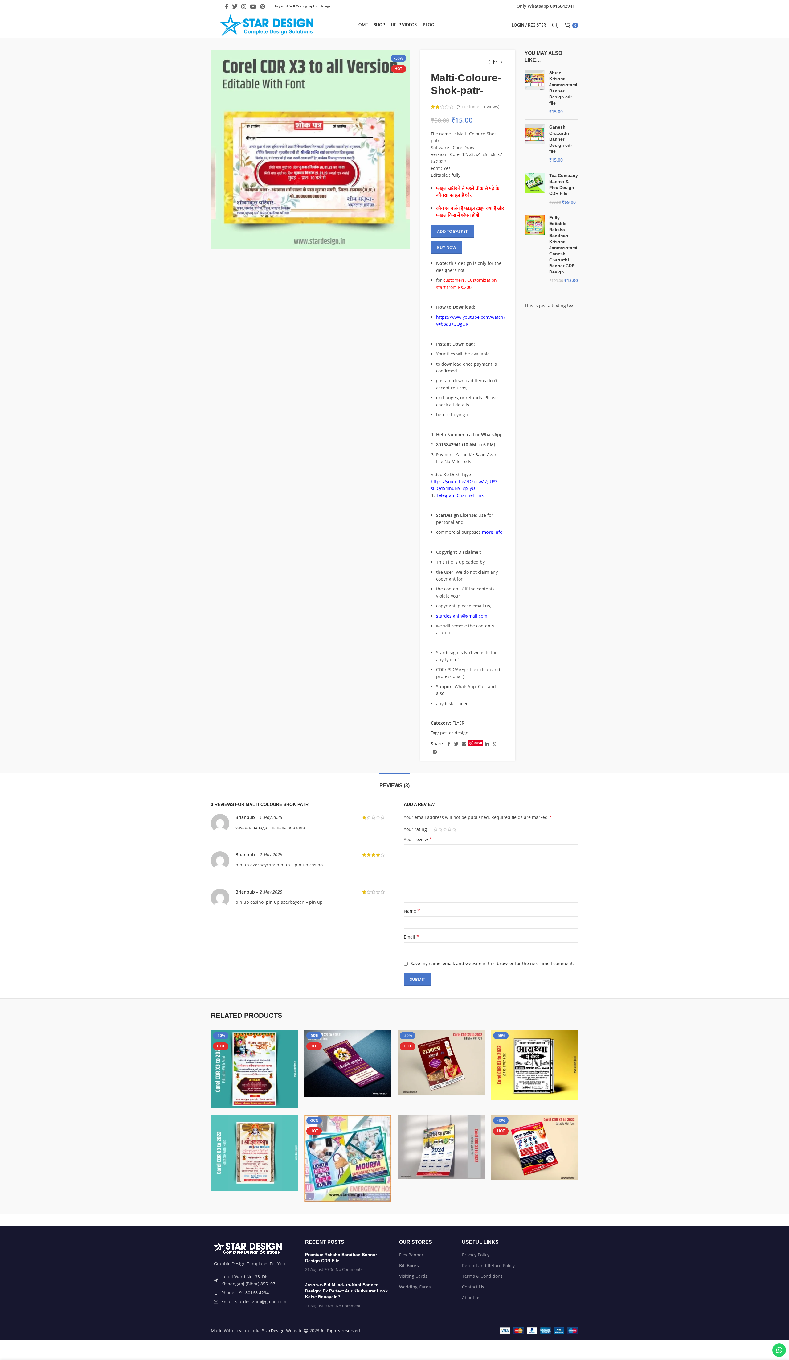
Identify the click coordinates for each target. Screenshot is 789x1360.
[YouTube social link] (253, 6)
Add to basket (452, 231)
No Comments (349, 1269)
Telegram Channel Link (460, 495)
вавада (259, 827)
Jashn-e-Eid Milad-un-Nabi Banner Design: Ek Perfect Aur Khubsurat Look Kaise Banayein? (346, 1290)
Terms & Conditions (482, 1276)
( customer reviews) (478, 106)
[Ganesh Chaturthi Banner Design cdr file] (535, 143)
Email (411, 937)
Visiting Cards (413, 1276)
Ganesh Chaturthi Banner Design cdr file (560, 139)
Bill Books (409, 1265)
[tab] (394, 782)
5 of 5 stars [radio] (454, 829)
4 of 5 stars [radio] (449, 829)
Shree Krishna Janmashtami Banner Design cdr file (563, 87)
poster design (454, 733)
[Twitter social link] (234, 6)
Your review (418, 839)
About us (471, 1297)
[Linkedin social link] (487, 744)
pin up (283, 865)
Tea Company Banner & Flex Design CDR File (563, 184)
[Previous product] (489, 62)
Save (478, 742)
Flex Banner (411, 1255)
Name (412, 911)
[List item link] (253, 1292)
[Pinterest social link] (262, 6)
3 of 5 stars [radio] (445, 829)
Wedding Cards (415, 1287)
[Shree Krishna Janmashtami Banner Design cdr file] (535, 92)
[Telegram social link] (435, 752)
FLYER (458, 723)
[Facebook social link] (226, 6)
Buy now (446, 247)
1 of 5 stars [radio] (435, 829)
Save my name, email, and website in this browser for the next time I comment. (492, 963)
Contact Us (473, 1287)
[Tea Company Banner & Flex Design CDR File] (535, 189)
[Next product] (501, 62)
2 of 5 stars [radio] (440, 829)
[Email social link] (464, 744)
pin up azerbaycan (285, 902)
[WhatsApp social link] (494, 744)
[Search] (555, 25)
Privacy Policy (475, 1255)
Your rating (415, 829)
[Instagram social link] (243, 6)
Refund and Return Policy (488, 1265)
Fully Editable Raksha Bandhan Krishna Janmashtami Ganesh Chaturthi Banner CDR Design (563, 244)
